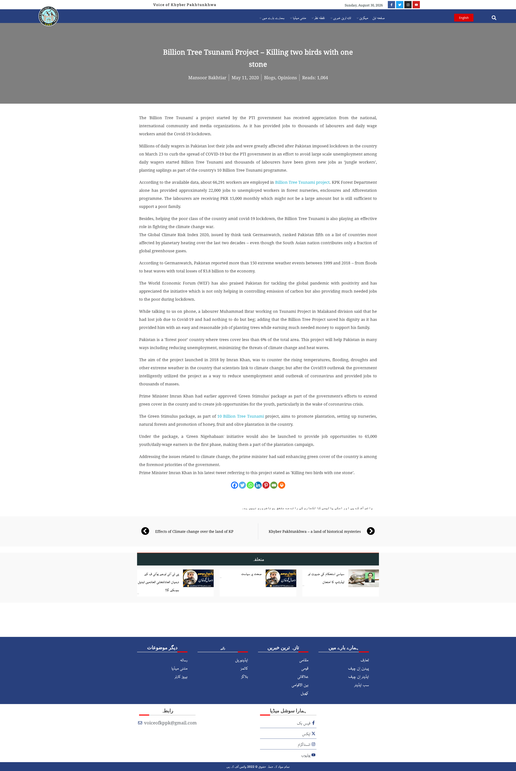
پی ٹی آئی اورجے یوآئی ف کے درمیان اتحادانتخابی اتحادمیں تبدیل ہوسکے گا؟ (158, 581)
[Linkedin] (258, 485)
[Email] (273, 485)
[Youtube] (416, 4)
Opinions (287, 77)
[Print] (281, 485)
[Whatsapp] (250, 485)
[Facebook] (234, 485)
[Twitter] (399, 4)
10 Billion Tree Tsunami (240, 416)
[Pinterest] (265, 485)
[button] (494, 17)
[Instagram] (408, 4)
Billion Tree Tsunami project (302, 182)
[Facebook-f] (391, 4)
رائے (223, 647)
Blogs (269, 77)
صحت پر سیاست (251, 573)
